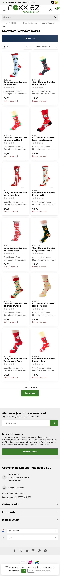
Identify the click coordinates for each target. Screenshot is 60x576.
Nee (31, 570)
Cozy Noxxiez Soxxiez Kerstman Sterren (44, 138)
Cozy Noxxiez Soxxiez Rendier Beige (44, 304)
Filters (28, 38)
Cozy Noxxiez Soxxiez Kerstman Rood (15, 193)
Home (4, 23)
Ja (24, 570)
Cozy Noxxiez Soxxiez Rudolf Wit (44, 193)
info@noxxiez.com (16, 487)
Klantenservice (30, 451)
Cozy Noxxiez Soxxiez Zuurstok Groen (15, 304)
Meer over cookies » (43, 570)
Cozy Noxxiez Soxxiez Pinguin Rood (44, 359)
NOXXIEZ (15, 23)
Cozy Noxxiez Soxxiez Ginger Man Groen (44, 249)
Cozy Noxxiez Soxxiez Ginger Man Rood (15, 138)
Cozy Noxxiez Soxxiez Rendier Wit (15, 83)
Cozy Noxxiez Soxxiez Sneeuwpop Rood (15, 359)
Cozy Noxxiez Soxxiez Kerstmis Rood (15, 249)
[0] (56, 9)
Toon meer (30, 393)
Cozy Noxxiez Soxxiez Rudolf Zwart (44, 83)
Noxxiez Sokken (30, 23)
